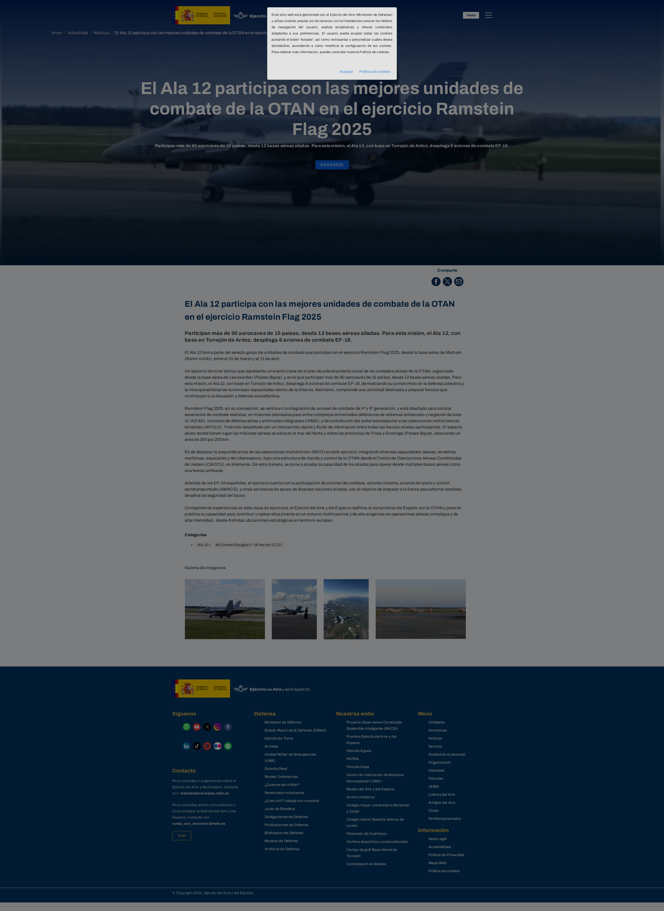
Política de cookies (374, 72)
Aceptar (346, 72)
